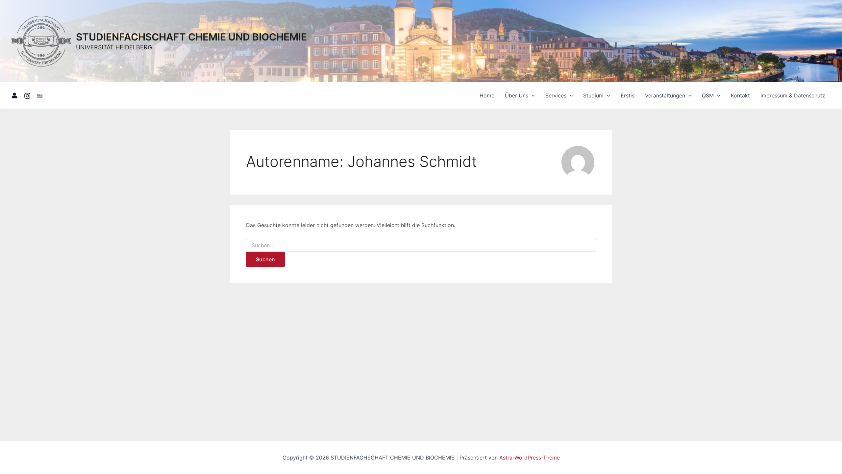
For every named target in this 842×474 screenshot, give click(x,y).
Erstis (627, 95)
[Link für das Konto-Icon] (14, 95)
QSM (708, 95)
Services (555, 95)
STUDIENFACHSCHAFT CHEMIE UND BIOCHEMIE (191, 37)
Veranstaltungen (665, 95)
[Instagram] (27, 95)
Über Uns (516, 95)
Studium (593, 95)
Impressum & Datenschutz (792, 95)
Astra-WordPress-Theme (529, 457)
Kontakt (740, 95)
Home (487, 95)
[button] (531, 95)
